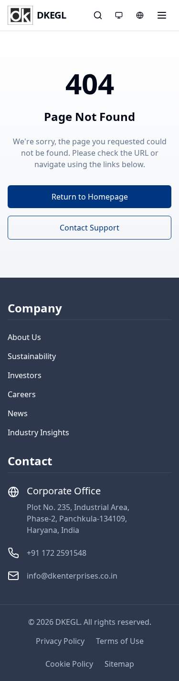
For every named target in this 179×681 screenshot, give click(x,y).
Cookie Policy (69, 664)
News (18, 413)
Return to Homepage (90, 196)
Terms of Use (120, 641)
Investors (25, 375)
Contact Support (89, 227)
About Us (24, 337)
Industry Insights (38, 432)
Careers (22, 394)
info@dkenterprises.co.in (72, 576)
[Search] (97, 15)
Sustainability (32, 356)
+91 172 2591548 (56, 553)
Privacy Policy (60, 641)
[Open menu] (161, 15)
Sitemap (119, 664)
